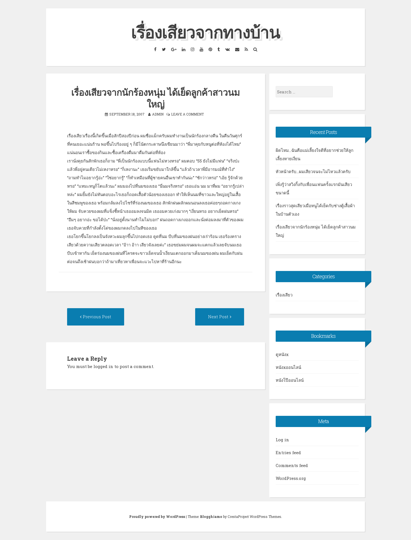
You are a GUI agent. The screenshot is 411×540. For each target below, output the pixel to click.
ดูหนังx (282, 354)
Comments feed (292, 465)
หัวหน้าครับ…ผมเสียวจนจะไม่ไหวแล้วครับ (313, 171)
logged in (103, 366)
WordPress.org (291, 478)
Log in (282, 439)
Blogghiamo (211, 516)
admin (158, 114)
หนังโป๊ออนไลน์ (290, 380)
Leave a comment (187, 114)
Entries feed (288, 452)
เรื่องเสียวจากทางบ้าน (205, 32)
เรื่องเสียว (284, 295)
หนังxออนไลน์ (288, 367)
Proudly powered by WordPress (157, 516)
